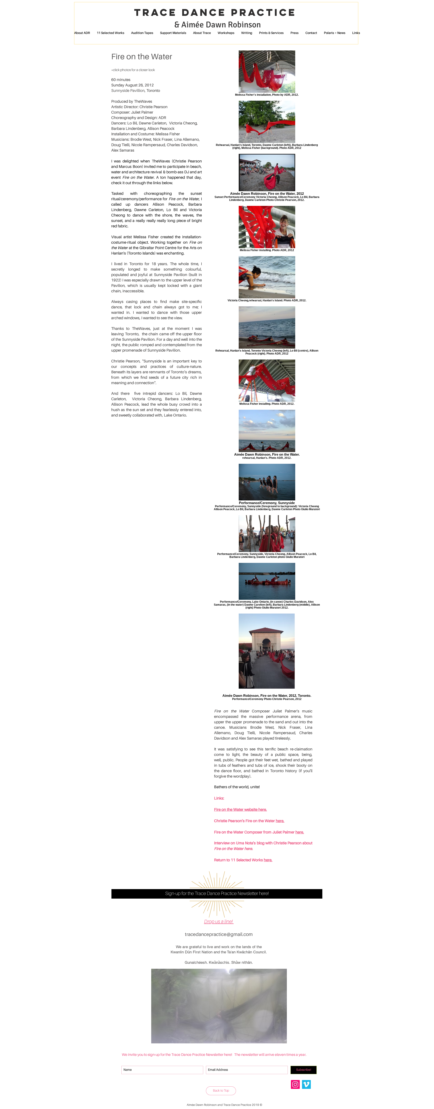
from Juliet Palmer (279, 832)
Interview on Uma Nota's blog (239, 843)
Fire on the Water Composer (238, 832)
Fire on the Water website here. (240, 810)
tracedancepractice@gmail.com (219, 934)
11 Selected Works (247, 860)
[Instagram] (295, 1084)
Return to (222, 860)
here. (268, 860)
